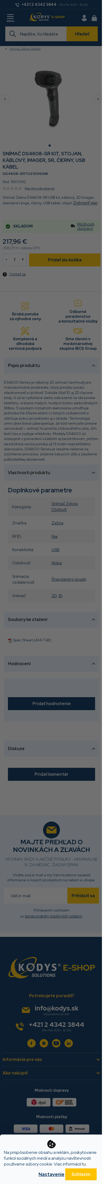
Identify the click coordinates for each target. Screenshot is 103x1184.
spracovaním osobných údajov (53, 916)
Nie (55, 536)
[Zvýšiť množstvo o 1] (23, 259)
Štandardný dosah (69, 579)
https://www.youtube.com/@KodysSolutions (56, 1043)
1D (60, 595)
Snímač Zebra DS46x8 (65, 506)
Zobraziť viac (85, 203)
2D (54, 595)
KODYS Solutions (31, 1043)
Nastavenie (51, 1174)
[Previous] (5, 99)
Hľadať (82, 34)
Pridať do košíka (65, 260)
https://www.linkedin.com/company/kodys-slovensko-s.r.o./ (68, 1043)
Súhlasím (81, 1174)
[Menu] (11, 17)
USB (55, 549)
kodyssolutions (44, 1043)
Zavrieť (38, 273)
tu (84, 1164)
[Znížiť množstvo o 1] (6, 259)
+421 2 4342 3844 (56, 1024)
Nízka (57, 563)
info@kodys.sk (56, 1008)
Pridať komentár (51, 774)
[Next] (98, 99)
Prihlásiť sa (83, 896)
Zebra (57, 523)
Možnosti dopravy (85, 226)
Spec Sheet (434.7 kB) (32, 640)
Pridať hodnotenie (51, 703)
